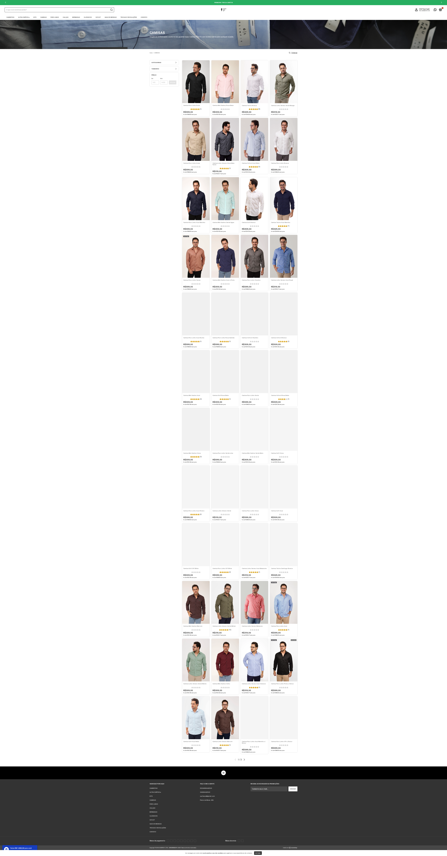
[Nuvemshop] (290, 848)
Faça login (426, 9)
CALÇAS (65, 17)
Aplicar (172, 82)
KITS (34, 17)
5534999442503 (206, 788)
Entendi (258, 853)
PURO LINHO (55, 17)
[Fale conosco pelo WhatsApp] (435, 10)
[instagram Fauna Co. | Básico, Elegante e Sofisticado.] (223, 773)
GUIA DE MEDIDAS (111, 17)
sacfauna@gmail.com (207, 796)
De (152, 78)
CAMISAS (43, 17)
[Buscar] (111, 10)
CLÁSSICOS (88, 17)
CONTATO (144, 17)
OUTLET (98, 17)
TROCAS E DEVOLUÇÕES (128, 17)
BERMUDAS (76, 17)
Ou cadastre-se (424, 10)
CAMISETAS (10, 17)
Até (161, 78)
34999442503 (205, 792)
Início (151, 52)
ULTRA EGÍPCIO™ (24, 17)
